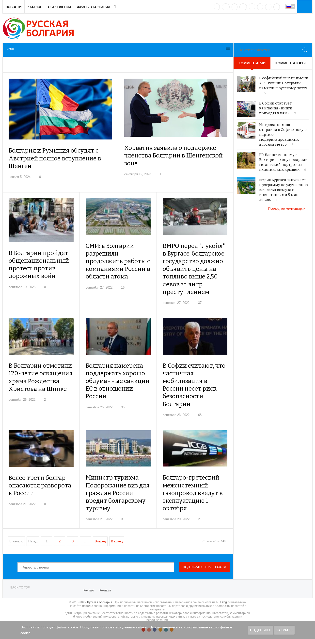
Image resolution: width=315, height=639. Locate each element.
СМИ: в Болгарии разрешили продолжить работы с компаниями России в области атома (118, 261)
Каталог (35, 7)
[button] (304, 7)
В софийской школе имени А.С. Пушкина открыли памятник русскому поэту (283, 83)
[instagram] (252, 7)
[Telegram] (260, 7)
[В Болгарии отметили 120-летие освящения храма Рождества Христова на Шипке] (41, 336)
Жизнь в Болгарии (93, 7)
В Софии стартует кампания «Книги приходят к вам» (275, 108)
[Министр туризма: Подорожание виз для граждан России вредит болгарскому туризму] (118, 448)
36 (123, 407)
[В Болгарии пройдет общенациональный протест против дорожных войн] (41, 220)
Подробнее (260, 630)
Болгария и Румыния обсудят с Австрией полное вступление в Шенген (55, 158)
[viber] (268, 7)
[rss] (276, 7)
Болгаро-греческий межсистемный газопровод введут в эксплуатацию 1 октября (193, 493)
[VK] (217, 7)
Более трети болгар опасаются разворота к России (40, 485)
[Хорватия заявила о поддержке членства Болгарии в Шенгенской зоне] (176, 108)
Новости (13, 7)
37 (200, 303)
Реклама (105, 590)
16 (123, 287)
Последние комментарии (287, 208)
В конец (117, 541)
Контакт (88, 590)
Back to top (20, 587)
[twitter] (234, 7)
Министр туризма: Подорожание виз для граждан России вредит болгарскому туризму (118, 493)
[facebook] (226, 7)
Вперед (100, 541)
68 (200, 415)
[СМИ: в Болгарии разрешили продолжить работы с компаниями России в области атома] (118, 216)
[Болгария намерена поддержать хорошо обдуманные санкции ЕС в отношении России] (118, 336)
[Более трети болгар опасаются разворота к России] (41, 448)
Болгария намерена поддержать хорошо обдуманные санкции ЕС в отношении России (117, 381)
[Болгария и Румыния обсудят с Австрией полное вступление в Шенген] (60, 109)
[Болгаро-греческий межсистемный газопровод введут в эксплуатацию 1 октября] (195, 448)
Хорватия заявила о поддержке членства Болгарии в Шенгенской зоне (173, 155)
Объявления (59, 7)
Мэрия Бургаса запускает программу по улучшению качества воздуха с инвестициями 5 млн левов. (283, 190)
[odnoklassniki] (243, 7)
